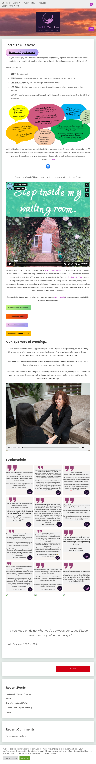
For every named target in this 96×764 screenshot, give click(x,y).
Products (42, 3)
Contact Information (16, 325)
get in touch (59, 297)
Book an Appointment (22, 52)
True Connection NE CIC (55, 270)
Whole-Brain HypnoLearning (19, 707)
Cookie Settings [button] (11, 758)
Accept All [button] (25, 758)
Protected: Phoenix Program (18, 694)
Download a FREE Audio (18, 333)
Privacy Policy (29, 3)
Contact (16, 3)
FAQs (8, 712)
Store (8, 698)
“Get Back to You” (74, 277)
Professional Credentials (18, 307)
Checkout (6, 3)
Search (73, 669)
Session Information (16, 316)
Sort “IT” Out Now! (10, 6)
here (53, 159)
